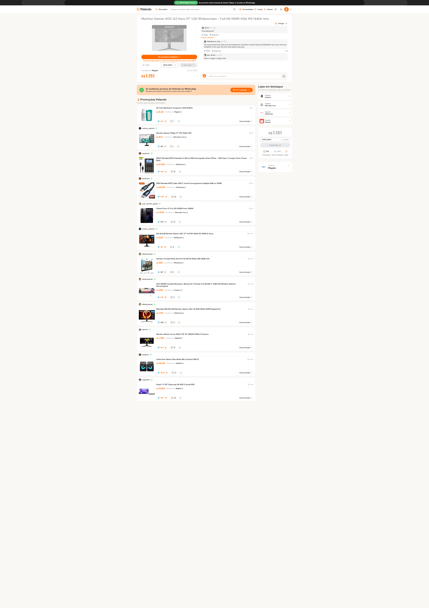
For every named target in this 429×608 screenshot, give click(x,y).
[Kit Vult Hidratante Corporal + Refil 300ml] (147, 122)
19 (174, 348)
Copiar (286, 140)
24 (175, 398)
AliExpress (180, 164)
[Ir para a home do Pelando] (144, 9)
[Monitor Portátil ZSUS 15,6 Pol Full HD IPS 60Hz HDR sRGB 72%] (147, 273)
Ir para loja (273, 145)
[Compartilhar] (179, 121)
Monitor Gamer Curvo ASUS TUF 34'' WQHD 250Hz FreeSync (182, 334)
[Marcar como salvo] (286, 151)
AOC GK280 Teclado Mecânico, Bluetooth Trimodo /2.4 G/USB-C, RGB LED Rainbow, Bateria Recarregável (196, 285)
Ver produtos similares (168, 57)
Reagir (206, 35)
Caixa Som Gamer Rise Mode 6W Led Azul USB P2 (177, 359)
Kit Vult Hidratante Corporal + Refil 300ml (174, 108)
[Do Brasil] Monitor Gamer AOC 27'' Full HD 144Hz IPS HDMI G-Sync (185, 233)
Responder (215, 35)
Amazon (177, 290)
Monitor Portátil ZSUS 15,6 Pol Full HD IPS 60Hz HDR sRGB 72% (182, 259)
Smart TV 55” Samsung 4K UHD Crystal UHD (175, 384)
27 (175, 373)
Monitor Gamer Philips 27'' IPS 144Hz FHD (173, 133)
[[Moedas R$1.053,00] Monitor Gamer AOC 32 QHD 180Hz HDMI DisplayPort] (147, 323)
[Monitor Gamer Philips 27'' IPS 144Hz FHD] (147, 147)
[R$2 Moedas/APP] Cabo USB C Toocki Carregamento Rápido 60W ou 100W (189, 183)
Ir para (186, 65)
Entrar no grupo (240, 90)
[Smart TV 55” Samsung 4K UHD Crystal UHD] (147, 399)
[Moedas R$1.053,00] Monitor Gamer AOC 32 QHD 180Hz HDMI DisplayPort (188, 309)
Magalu (155, 70)
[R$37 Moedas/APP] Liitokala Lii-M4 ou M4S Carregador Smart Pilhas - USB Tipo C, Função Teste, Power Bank (201, 159)
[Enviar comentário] (284, 76)
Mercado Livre (178, 137)
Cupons (272, 166)
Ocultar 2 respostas (207, 37)
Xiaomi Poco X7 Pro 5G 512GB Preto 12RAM (174, 208)
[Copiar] (175, 65)
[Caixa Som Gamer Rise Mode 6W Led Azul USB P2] (147, 374)
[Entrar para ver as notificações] (281, 9)
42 (175, 197)
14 (174, 222)
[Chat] (275, 9)
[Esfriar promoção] (158, 121)
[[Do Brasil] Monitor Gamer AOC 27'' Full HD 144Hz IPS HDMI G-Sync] (147, 248)
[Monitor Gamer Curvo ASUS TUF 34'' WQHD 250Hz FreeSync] (147, 349)
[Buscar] (234, 9)
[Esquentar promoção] (165, 121)
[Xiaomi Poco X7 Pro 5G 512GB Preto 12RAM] (147, 223)
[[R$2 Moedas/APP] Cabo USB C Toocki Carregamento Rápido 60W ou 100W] (147, 198)
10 (174, 172)
